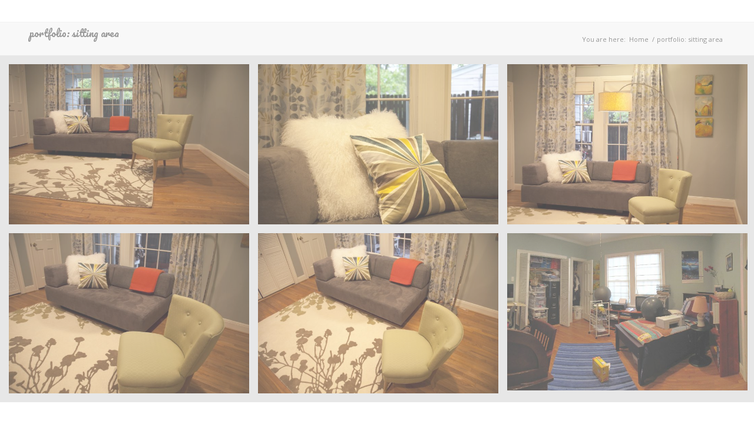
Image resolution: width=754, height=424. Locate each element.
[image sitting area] (133, 148)
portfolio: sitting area (74, 33)
